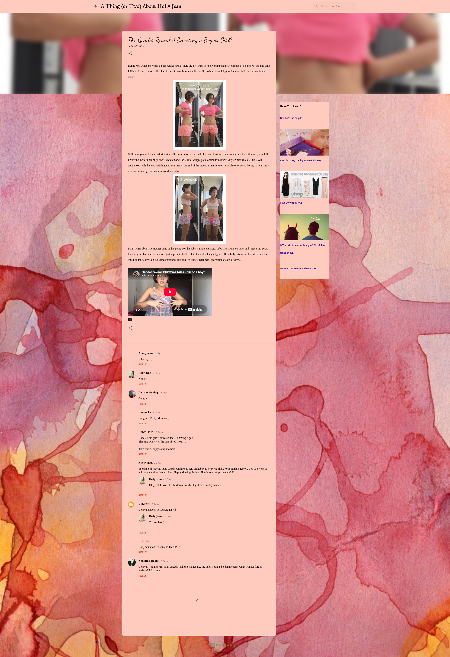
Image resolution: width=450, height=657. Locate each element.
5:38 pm (158, 353)
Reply (143, 364)
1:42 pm (164, 560)
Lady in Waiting (148, 392)
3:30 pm (158, 462)
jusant (232, 652)
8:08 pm (163, 392)
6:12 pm (156, 372)
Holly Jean (145, 373)
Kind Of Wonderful (291, 202)
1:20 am (155, 503)
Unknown (144, 503)
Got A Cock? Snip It (291, 118)
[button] (130, 53)
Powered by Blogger (227, 645)
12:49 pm (158, 432)
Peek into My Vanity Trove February (301, 160)
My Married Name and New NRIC (298, 268)
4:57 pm (167, 479)
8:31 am (156, 412)
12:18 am (146, 541)
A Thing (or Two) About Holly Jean (141, 6)
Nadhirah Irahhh (149, 560)
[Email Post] (130, 321)
